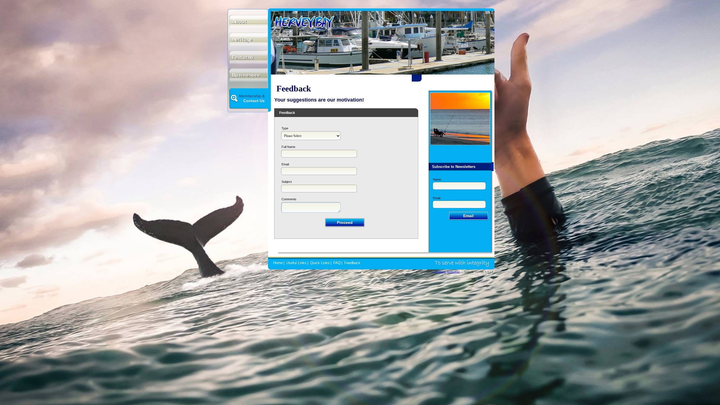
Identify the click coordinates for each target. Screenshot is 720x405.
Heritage (242, 39)
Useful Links (296, 263)
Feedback (352, 263)
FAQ (337, 263)
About (239, 21)
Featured (243, 57)
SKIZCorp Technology (447, 272)
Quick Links (320, 263)
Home (278, 263)
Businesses (246, 75)
